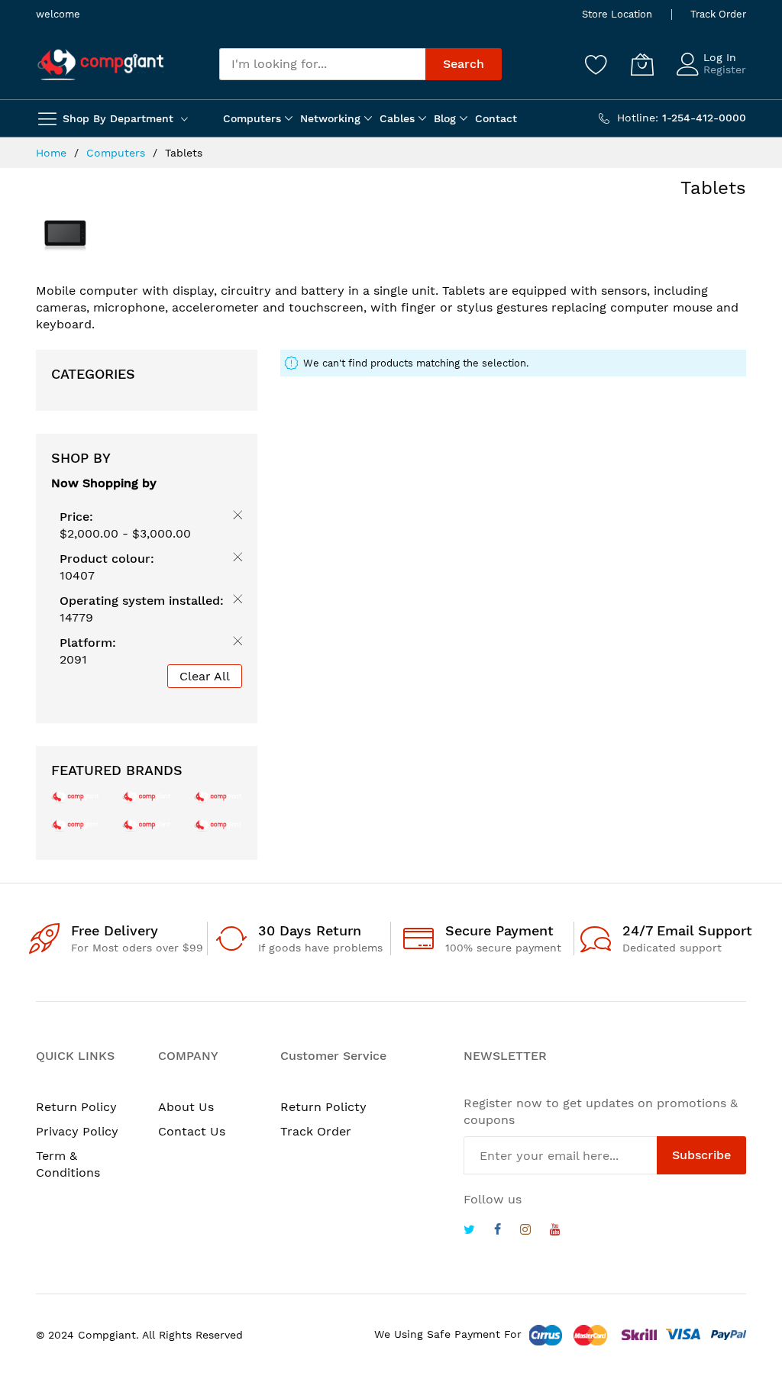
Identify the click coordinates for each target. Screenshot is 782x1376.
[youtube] (555, 1231)
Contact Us (191, 1131)
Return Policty (323, 1107)
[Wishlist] (596, 64)
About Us (186, 1107)
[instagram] (525, 1231)
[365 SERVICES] (146, 796)
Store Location (617, 14)
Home (53, 153)
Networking (330, 118)
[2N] (75, 796)
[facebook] (497, 1231)
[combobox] (322, 64)
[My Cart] (642, 64)
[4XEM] (146, 824)
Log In (719, 57)
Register (724, 69)
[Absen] (218, 824)
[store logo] (101, 64)
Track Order (718, 14)
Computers (252, 118)
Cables (397, 118)
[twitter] (469, 1231)
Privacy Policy (77, 1131)
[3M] (75, 824)
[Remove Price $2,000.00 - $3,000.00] (234, 517)
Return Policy (76, 1107)
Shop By (81, 458)
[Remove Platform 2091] (234, 643)
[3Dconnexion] (218, 796)
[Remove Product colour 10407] (234, 559)
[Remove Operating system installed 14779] (234, 601)
